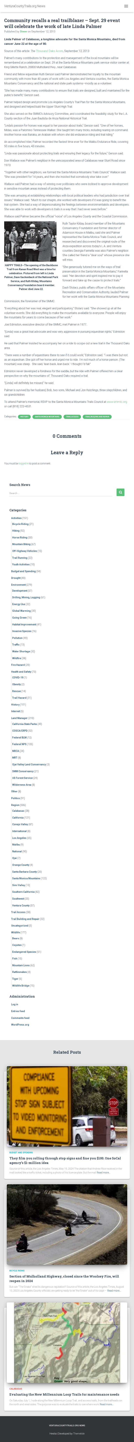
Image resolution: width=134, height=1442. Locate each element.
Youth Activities (21, 564)
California (18, 817)
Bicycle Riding (20, 524)
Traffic (16, 644)
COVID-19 (17, 677)
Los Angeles (19, 838)
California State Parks (24, 724)
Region (15, 805)
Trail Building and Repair (97, 417)
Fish (14, 958)
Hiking (16, 530)
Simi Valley (18, 885)
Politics (15, 798)
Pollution (17, 638)
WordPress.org (20, 1024)
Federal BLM (19, 737)
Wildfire (16, 658)
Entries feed (18, 1011)
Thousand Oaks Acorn (49, 51)
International (19, 831)
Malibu (16, 844)
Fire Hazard (18, 665)
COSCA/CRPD (19, 730)
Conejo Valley (20, 824)
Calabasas (18, 810)
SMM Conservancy (23, 771)
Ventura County (20, 905)
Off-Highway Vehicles (24, 551)
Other (14, 791)
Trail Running (19, 557)
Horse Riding (19, 537)
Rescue (16, 691)
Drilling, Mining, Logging (26, 597)
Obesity (16, 684)
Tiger (15, 978)
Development (19, 590)
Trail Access (72, 417)
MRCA (15, 751)
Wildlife (15, 932)
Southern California (23, 891)
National (17, 851)
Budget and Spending (23, 571)
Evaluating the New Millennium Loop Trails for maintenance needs (64, 1394)
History (24, 417)
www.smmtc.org (117, 402)
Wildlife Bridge (20, 985)
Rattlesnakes (19, 972)
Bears (15, 938)
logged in (24, 463)
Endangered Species (24, 951)
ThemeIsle (78, 1433)
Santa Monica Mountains (47, 417)
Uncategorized (19, 925)
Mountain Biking (21, 544)
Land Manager (19, 718)
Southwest (18, 898)
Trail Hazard (19, 697)
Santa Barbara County (24, 871)
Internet (15, 711)
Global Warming (21, 610)
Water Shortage (21, 651)
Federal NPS (19, 744)
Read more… (103, 1172)
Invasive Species (21, 631)
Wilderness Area (21, 784)
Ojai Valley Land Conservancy (29, 764)
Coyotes (17, 945)
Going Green (19, 617)
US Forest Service (22, 778)
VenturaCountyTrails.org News (67, 1425)
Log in (14, 1004)
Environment (18, 584)
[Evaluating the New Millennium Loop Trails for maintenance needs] (67, 1342)
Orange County (20, 865)
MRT (14, 757)
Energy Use (18, 604)
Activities (16, 518)
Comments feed (20, 1018)
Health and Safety (21, 671)
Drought (15, 578)
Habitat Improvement (24, 624)
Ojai (14, 858)
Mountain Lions (21, 965)
